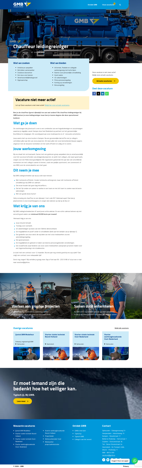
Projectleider (49, 436)
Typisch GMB (79, 436)
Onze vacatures (108, 4)
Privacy (126, 466)
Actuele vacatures (104, 80)
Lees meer (21, 401)
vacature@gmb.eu (108, 455)
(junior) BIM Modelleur (22, 430)
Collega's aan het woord (83, 439)
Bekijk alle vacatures (122, 328)
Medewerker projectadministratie (52, 443)
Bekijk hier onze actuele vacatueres (57, 105)
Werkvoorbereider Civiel (53, 439)
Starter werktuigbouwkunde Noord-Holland (55, 431)
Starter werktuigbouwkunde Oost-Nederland (25, 445)
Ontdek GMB (92, 4)
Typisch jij (78, 433)
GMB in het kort (80, 430)
